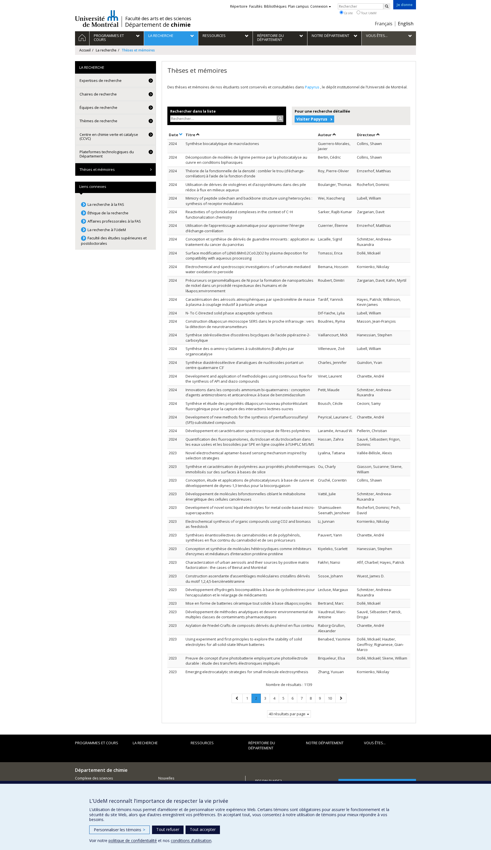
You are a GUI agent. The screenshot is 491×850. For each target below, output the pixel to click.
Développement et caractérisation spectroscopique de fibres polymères (248, 430)
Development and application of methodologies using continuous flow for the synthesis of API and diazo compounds (249, 379)
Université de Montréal (96, 18)
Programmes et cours (96, 742)
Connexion (319, 6)
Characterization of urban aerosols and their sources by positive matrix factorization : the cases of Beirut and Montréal (247, 565)
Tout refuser (167, 829)
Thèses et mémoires (97, 169)
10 (332, 698)
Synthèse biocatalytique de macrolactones (222, 143)
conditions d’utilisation (191, 840)
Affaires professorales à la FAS (114, 221)
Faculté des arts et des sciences (158, 18)
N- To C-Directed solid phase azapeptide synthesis (229, 313)
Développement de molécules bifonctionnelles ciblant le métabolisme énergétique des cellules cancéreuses (245, 496)
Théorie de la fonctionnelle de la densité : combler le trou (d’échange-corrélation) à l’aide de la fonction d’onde (245, 173)
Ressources (202, 742)
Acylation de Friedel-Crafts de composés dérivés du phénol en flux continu (250, 625)
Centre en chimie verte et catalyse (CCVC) (109, 136)
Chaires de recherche (98, 94)
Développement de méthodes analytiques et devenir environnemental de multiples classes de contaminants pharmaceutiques (249, 614)
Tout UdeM (368, 13)
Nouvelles (166, 778)
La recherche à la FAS (106, 204)
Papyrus (312, 87)
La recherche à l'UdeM (107, 229)
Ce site (348, 13)
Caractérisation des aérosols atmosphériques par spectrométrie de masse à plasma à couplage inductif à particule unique (250, 302)
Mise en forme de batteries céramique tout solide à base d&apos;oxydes (249, 603)
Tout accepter (203, 829)
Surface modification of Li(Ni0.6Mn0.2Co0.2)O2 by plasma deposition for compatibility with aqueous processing (247, 255)
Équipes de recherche (98, 107)
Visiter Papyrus (311, 119)
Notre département (325, 742)
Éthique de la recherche (108, 212)
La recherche (106, 50)
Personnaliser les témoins (119, 829)
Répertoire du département (261, 745)
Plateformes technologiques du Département (107, 153)
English (405, 23)
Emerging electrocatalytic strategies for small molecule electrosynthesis (247, 671)
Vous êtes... (375, 742)
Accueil (85, 50)
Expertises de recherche (101, 80)
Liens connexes (92, 186)
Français (383, 23)
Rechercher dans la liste (193, 111)
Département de (158, 25)
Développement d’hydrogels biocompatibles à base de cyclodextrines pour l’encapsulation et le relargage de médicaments (250, 592)
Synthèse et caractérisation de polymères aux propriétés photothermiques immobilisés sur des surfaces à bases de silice (250, 469)
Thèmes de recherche (98, 120)
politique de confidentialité (133, 840)
